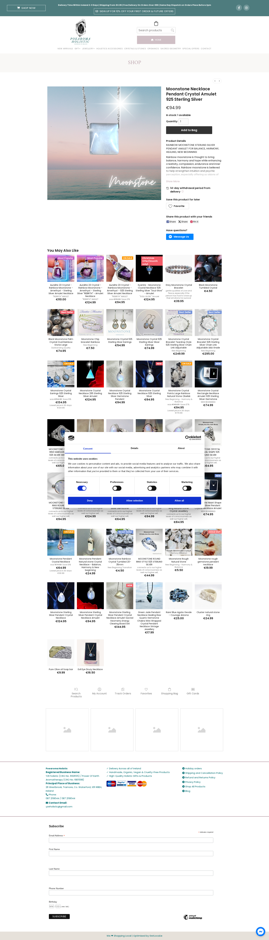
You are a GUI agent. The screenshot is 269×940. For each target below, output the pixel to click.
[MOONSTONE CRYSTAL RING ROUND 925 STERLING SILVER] (60, 485)
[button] (26, 8)
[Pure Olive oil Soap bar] (60, 652)
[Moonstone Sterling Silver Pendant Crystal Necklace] (60, 595)
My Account (99, 693)
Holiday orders (192, 768)
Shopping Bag (169, 693)
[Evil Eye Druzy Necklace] (90, 652)
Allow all (179, 500)
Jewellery (87, 48)
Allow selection (134, 500)
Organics (153, 48)
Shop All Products (193, 786)
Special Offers (190, 48)
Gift (77, 48)
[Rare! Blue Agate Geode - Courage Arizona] (178, 595)
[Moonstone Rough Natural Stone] (178, 542)
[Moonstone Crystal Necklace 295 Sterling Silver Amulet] (90, 374)
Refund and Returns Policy (198, 777)
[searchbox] (156, 30)
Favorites (146, 693)
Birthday (53, 902)
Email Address (57, 835)
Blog (186, 791)
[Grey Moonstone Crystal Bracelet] (178, 268)
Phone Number (56, 888)
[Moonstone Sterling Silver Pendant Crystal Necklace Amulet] (90, 595)
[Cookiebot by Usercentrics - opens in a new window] (187, 438)
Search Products (76, 695)
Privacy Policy (191, 782)
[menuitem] (215, 81)
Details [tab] (134, 448)
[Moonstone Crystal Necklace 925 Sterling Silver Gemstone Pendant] (119, 374)
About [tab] (181, 448)
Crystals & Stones (135, 48)
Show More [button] (173, 181)
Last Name (54, 869)
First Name (54, 849)
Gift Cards (193, 693)
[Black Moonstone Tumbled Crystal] (208, 268)
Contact (206, 48)
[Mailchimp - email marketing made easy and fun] (193, 919)
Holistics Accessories (109, 48)
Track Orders (123, 693)
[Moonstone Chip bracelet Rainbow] (90, 322)
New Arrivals (65, 48)
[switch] (117, 488)
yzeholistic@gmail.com (59, 806)
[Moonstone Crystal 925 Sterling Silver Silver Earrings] (149, 322)
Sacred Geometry (170, 48)
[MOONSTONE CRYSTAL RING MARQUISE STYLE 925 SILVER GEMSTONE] (60, 432)
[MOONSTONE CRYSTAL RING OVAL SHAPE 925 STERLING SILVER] (208, 432)
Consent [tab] (87, 448)
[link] (77, 49)
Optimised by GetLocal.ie (147, 935)
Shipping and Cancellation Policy (202, 773)
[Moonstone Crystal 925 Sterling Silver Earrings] (119, 322)
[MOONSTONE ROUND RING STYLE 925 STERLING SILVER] (149, 542)
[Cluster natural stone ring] (208, 595)
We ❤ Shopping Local (119, 935)
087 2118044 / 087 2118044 (60, 798)
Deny (90, 500)
